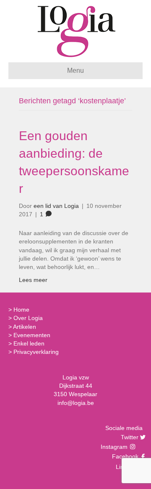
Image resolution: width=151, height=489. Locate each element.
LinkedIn (126, 466)
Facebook (124, 456)
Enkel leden (28, 343)
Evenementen (31, 335)
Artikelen (24, 326)
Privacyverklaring (36, 351)
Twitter (128, 437)
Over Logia (28, 318)
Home (21, 309)
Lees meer (33, 280)
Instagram (115, 446)
